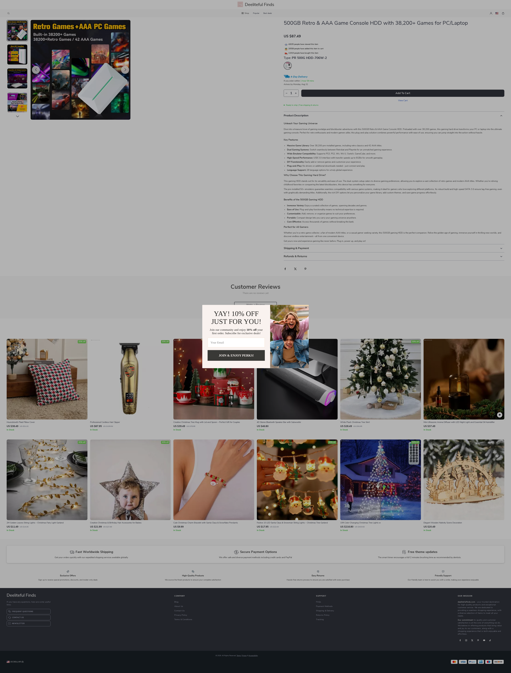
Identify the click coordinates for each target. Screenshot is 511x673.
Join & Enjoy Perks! (236, 355)
